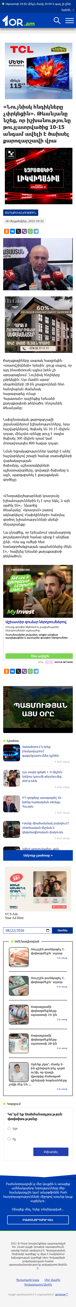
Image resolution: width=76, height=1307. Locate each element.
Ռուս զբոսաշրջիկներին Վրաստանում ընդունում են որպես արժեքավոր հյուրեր (40, 3)
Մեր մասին (52, 1280)
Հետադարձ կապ (27, 1280)
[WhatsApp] (30, 231)
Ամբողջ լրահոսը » (38, 855)
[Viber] (24, 231)
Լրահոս (13, 741)
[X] (18, 231)
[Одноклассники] (6, 231)
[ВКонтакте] (12, 231)
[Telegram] (36, 231)
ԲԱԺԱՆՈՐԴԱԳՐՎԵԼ (38, 1220)
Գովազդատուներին (38, 1284)
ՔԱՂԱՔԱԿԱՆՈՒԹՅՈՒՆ (20, 212)
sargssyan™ (61, 1294)
